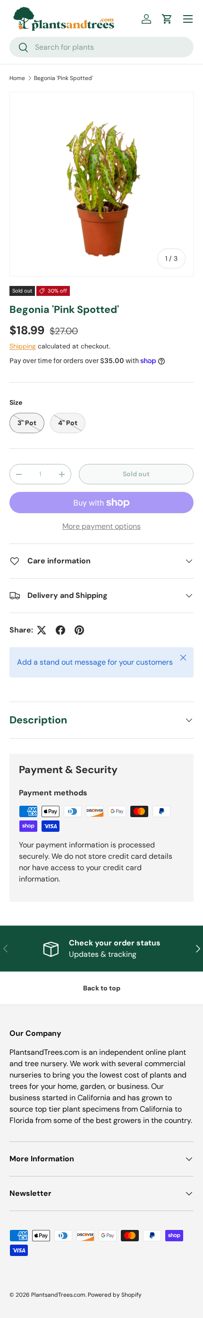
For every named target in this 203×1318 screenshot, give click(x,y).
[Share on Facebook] (60, 630)
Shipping (22, 346)
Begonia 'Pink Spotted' (63, 78)
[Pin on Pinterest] (79, 630)
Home (17, 78)
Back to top (101, 988)
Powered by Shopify (115, 1295)
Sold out (136, 474)
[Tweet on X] (41, 630)
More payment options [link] (101, 526)
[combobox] (101, 47)
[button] (167, 19)
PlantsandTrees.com (58, 1295)
